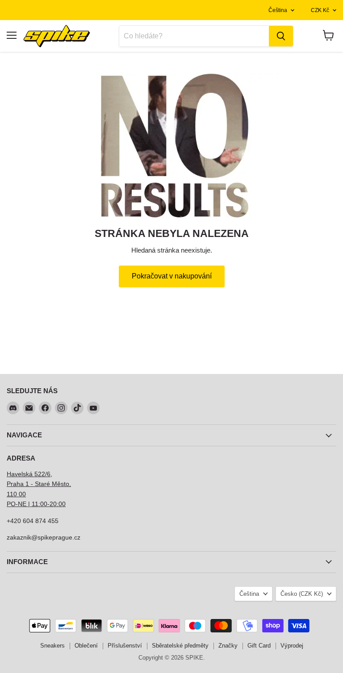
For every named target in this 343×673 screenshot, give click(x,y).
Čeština (277, 10)
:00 (61, 503)
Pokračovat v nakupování (172, 276)
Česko (301, 593)
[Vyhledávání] (281, 36)
